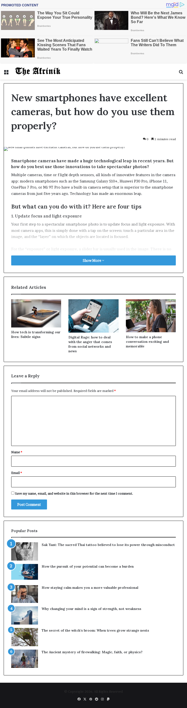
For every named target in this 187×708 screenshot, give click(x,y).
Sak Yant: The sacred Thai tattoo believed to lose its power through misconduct (108, 545)
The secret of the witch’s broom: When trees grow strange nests (95, 630)
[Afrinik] (38, 71)
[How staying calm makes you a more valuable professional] (24, 594)
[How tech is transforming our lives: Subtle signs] (36, 313)
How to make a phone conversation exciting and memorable (147, 341)
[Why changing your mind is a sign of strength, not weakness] (24, 615)
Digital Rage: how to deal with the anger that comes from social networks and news (90, 344)
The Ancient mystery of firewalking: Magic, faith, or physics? (92, 652)
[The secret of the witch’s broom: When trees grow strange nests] (24, 637)
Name (16, 452)
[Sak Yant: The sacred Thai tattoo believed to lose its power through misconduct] (24, 551)
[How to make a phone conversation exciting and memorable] (151, 315)
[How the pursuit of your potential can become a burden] (24, 573)
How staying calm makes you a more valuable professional (90, 587)
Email (16, 473)
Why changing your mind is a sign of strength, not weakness (91, 609)
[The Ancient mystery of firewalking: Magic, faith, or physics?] (24, 659)
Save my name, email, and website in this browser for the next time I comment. (74, 493)
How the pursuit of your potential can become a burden (88, 566)
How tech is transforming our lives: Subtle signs (36, 334)
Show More (92, 260)
